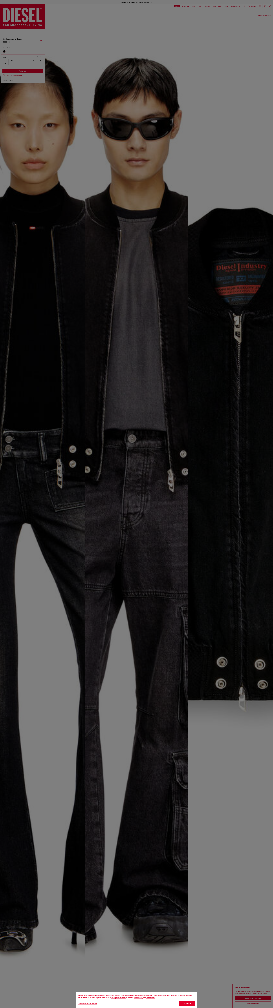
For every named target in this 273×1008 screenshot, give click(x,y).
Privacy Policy (138, 998)
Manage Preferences (118, 998)
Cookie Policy (150, 998)
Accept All (187, 1003)
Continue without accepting (87, 1003)
